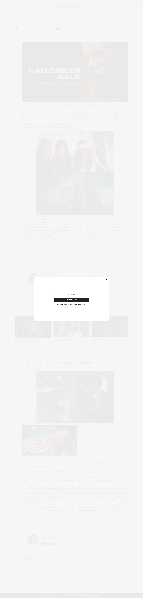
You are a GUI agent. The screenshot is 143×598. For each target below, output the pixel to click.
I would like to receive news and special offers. (72, 304)
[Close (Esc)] (106, 279)
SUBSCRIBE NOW (72, 299)
